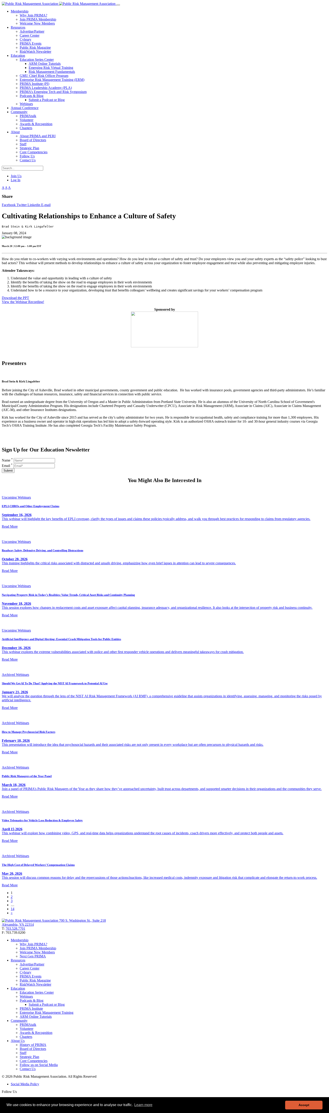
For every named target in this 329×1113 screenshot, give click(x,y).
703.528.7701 (15, 928)
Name (7, 460)
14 (12, 909)
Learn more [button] (143, 1105)
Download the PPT (15, 298)
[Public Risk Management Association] (59, 4)
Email (7, 466)
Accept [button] (304, 1105)
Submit (8, 470)
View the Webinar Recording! (23, 302)
